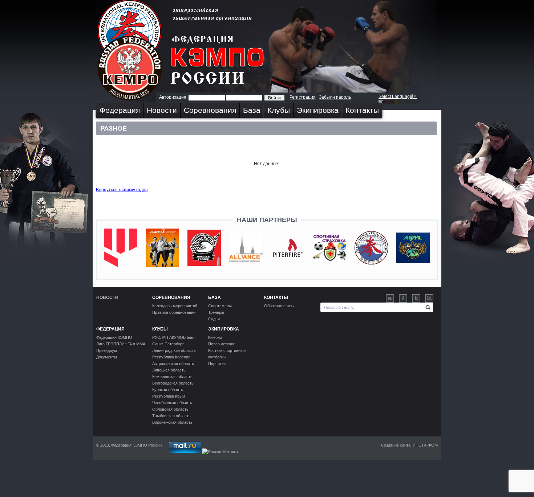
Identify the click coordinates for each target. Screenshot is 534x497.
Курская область (167, 389)
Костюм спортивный (227, 350)
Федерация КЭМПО (114, 337)
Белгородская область (173, 383)
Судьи (214, 319)
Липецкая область (169, 370)
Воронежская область (172, 422)
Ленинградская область (174, 350)
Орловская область (170, 409)
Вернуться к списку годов (121, 189)
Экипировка (318, 110)
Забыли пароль (335, 97)
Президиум (106, 350)
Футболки (217, 357)
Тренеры (216, 312)
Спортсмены (220, 306)
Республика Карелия (171, 357)
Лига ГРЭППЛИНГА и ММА (120, 344)
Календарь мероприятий (174, 306)
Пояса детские (221, 344)
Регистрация (303, 97)
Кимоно (215, 337)
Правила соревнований (173, 312)
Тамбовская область (171, 416)
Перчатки (217, 363)
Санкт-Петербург (168, 344)
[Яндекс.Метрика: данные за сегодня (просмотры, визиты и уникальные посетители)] (220, 451)
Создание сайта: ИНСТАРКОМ (409, 445)
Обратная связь (279, 306)
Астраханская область (173, 363)
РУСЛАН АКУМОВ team (173, 337)
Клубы (278, 110)
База (251, 110)
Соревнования (210, 110)
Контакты (362, 110)
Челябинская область (172, 403)
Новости (162, 110)
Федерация (120, 110)
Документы (106, 357)
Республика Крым (168, 396)
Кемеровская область (172, 376)
